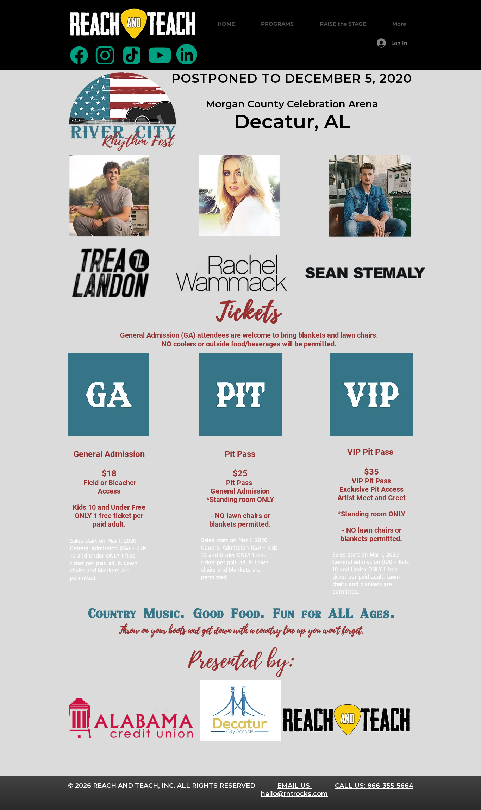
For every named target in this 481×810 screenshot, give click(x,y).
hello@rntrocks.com (294, 794)
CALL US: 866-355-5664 (374, 786)
